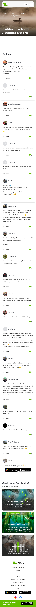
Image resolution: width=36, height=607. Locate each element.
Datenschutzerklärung (18, 567)
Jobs (18, 576)
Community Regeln (18, 582)
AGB (18, 573)
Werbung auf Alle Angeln (18, 579)
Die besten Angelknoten (18, 585)
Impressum (18, 570)
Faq (18, 588)
